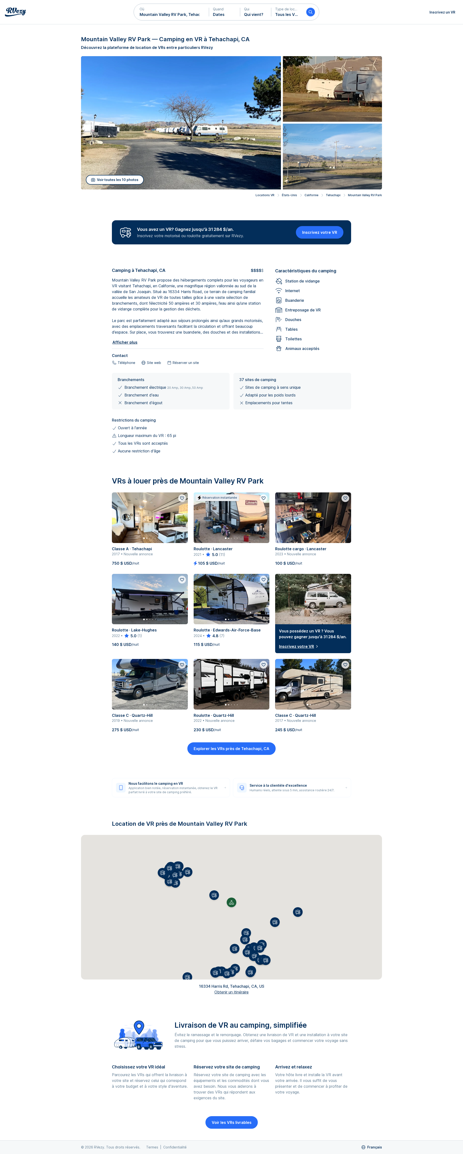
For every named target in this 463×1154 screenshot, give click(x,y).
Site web (154, 363)
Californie (311, 195)
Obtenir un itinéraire (231, 992)
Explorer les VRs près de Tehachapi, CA (231, 748)
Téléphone (126, 363)
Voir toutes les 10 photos (117, 180)
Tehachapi (333, 195)
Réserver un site (186, 363)
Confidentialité (175, 1147)
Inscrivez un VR (442, 12)
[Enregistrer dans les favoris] (182, 498)
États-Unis (289, 195)
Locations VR (265, 195)
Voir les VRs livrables (232, 1122)
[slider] (211, 554)
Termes (152, 1147)
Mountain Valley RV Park (365, 195)
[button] (171, 12)
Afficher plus (124, 342)
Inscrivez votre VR (319, 232)
